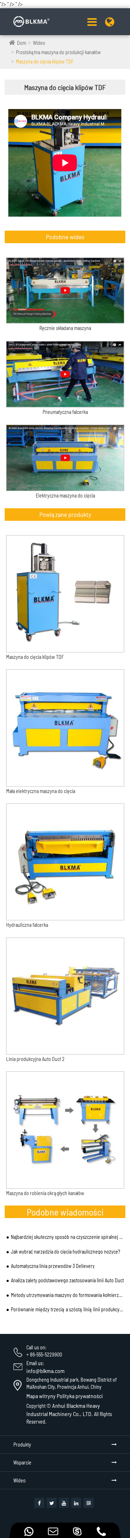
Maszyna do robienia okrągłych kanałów (45, 1193)
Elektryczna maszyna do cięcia (65, 496)
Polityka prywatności (80, 1395)
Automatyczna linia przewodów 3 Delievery (53, 1266)
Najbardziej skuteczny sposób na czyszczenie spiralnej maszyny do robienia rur (67, 1237)
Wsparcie (22, 1462)
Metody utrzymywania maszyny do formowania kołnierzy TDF (67, 1295)
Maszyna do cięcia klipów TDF (45, 61)
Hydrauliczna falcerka (27, 925)
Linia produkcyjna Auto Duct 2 (35, 1059)
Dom (21, 43)
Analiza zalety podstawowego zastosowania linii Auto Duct (67, 1280)
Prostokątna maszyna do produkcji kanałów (58, 52)
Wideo (39, 43)
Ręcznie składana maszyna (65, 328)
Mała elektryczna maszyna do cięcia (40, 791)
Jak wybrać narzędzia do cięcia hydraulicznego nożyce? (65, 1251)
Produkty (22, 1445)
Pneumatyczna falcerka (65, 412)
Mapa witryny (41, 1395)
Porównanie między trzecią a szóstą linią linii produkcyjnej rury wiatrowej (67, 1309)
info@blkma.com (45, 1370)
